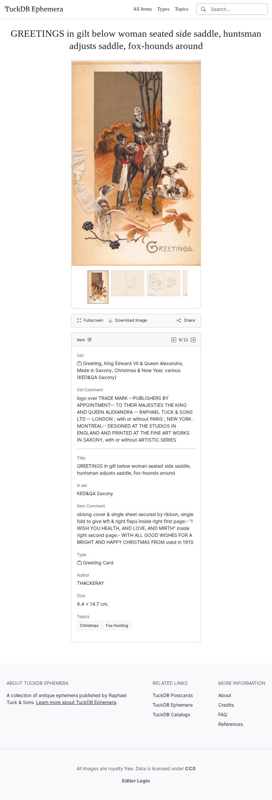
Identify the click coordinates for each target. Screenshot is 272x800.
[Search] (203, 9)
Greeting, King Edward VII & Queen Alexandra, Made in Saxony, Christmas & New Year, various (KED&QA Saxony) (130, 370)
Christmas (89, 625)
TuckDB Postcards (173, 695)
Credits (226, 705)
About (224, 695)
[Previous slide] (81, 287)
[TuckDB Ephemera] (34, 9)
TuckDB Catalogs (171, 714)
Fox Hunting (117, 625)
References (230, 724)
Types (163, 9)
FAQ (222, 714)
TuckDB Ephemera (173, 705)
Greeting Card (98, 562)
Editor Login (136, 780)
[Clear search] (263, 9)
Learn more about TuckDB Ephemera (76, 702)
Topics (181, 9)
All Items (142, 9)
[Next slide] (191, 287)
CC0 (190, 768)
